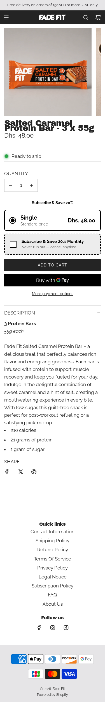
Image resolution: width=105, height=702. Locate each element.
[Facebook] (39, 627)
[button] (52, 220)
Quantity (16, 173)
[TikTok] (66, 627)
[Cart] (98, 17)
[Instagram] (52, 627)
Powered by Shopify (52, 695)
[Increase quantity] (31, 185)
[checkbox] (52, 244)
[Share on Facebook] (7, 473)
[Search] (86, 17)
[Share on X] (20, 473)
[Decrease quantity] (10, 185)
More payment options (52, 293)
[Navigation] (6, 17)
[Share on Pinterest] (34, 473)
